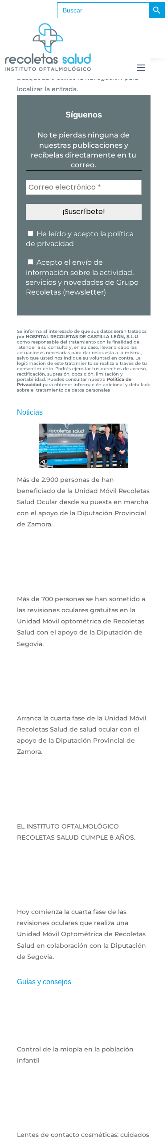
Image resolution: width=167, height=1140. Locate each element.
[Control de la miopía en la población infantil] (83, 1032)
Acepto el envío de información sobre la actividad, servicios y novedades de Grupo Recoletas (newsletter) (82, 277)
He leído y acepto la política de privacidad (80, 239)
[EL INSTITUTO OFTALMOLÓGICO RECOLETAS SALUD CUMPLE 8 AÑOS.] (83, 808)
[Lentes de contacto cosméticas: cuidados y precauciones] (83, 1117)
